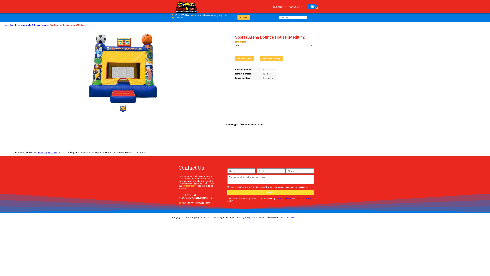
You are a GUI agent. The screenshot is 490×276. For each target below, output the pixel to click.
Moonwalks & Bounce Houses (34, 25)
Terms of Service (303, 198)
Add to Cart (245, 58)
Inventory (278, 6)
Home (5, 25)
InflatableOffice (287, 217)
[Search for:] (293, 17)
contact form (189, 185)
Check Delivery (273, 58)
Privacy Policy (284, 198)
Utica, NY (52, 152)
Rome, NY (42, 152)
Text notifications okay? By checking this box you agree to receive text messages (269, 187)
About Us (294, 6)
